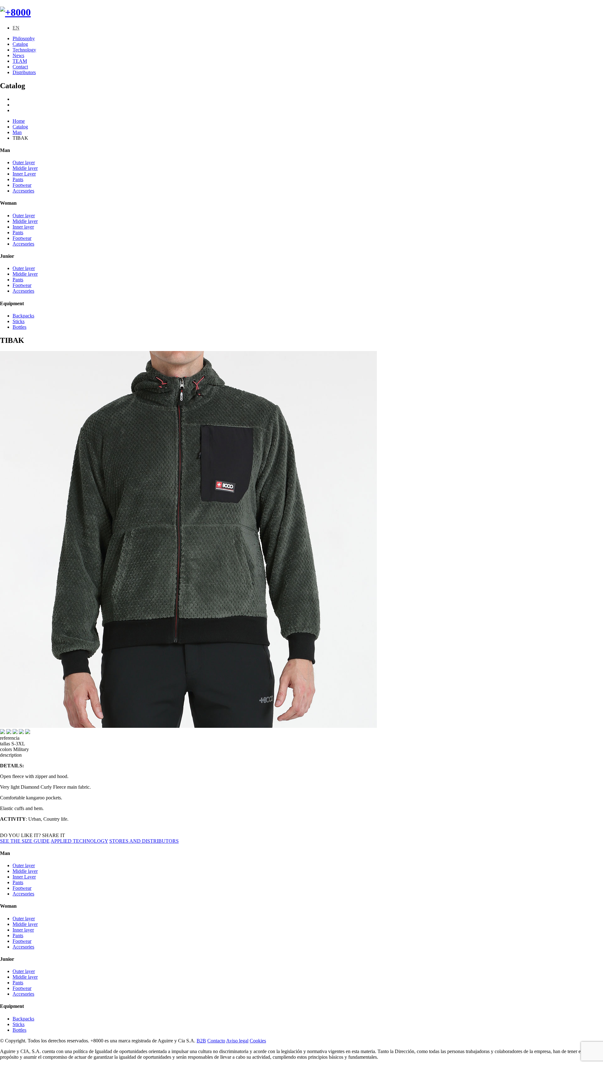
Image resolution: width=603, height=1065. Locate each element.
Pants (18, 179)
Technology (24, 49)
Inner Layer (24, 173)
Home (19, 121)
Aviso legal (237, 1040)
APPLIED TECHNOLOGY (79, 841)
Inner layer (23, 227)
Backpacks (23, 315)
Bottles (19, 327)
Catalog (20, 44)
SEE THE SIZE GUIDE (25, 841)
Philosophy (24, 38)
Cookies (258, 1040)
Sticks (18, 321)
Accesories (23, 190)
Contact (20, 66)
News (18, 55)
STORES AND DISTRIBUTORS (144, 841)
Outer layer (24, 162)
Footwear (22, 185)
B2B (201, 1040)
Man (17, 132)
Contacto (216, 1040)
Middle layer (25, 168)
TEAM (20, 61)
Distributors (24, 72)
